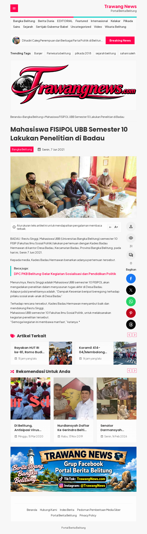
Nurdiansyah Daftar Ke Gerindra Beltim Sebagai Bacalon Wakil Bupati (73, 432)
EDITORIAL (65, 21)
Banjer (38, 53)
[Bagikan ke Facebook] (131, 278)
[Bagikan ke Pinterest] (131, 313)
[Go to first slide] (134, 335)
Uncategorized (81, 26)
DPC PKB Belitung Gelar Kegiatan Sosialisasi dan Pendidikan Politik (65, 274)
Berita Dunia (46, 21)
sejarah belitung (106, 53)
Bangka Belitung (24, 21)
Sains (16, 26)
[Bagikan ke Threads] (131, 324)
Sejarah (28, 26)
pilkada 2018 (83, 53)
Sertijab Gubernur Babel (52, 26)
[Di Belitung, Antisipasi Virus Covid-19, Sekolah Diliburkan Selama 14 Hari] (30, 398)
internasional (99, 21)
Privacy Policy (88, 515)
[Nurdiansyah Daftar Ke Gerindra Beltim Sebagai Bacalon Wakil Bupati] (73, 398)
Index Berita (67, 509)
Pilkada (128, 21)
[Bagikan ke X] (131, 290)
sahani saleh (127, 53)
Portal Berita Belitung (64, 515)
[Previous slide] (129, 335)
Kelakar (115, 21)
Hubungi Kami (48, 509)
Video (98, 26)
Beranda (32, 509)
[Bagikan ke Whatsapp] (131, 301)
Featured (81, 21)
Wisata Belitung (115, 26)
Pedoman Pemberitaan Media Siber (98, 509)
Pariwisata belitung (59, 53)
